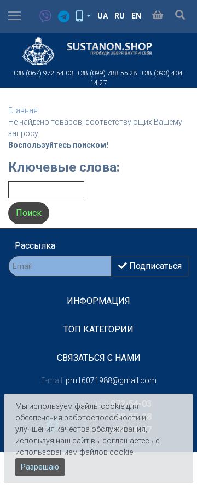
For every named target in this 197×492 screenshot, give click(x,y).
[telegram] (60, 17)
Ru (119, 15)
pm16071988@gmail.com (111, 380)
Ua (102, 15)
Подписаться (154, 266)
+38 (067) (43, 73)
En (136, 15)
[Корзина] (157, 15)
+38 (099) (107, 73)
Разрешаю (40, 466)
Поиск (29, 213)
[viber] (42, 17)
